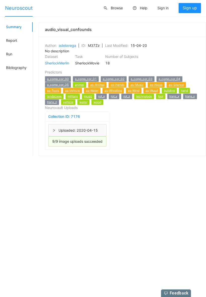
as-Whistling (113, 90)
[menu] (103, 8)
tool (160, 96)
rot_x (101, 96)
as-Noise (156, 85)
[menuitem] (19, 8)
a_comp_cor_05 (58, 85)
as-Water (92, 90)
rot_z (126, 96)
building (169, 90)
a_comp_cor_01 (86, 79)
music (88, 96)
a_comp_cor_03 (141, 79)
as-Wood (151, 90)
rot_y (114, 96)
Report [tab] (11, 40)
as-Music (137, 85)
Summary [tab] (14, 27)
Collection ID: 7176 (64, 116)
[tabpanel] (119, 89)
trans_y (190, 96)
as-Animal (97, 85)
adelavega (67, 45)
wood (97, 102)
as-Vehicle (72, 90)
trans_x (174, 96)
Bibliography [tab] (16, 67)
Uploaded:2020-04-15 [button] (78, 130)
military (73, 96)
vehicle (68, 102)
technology (144, 96)
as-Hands (117, 85)
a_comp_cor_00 (58, 79)
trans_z (52, 102)
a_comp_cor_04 (169, 79)
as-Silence (176, 85)
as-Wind (133, 90)
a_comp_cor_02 (114, 79)
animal (79, 85)
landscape (54, 96)
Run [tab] (9, 54)
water (83, 102)
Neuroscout (19, 8)
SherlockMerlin (57, 63)
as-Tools (53, 90)
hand (184, 90)
